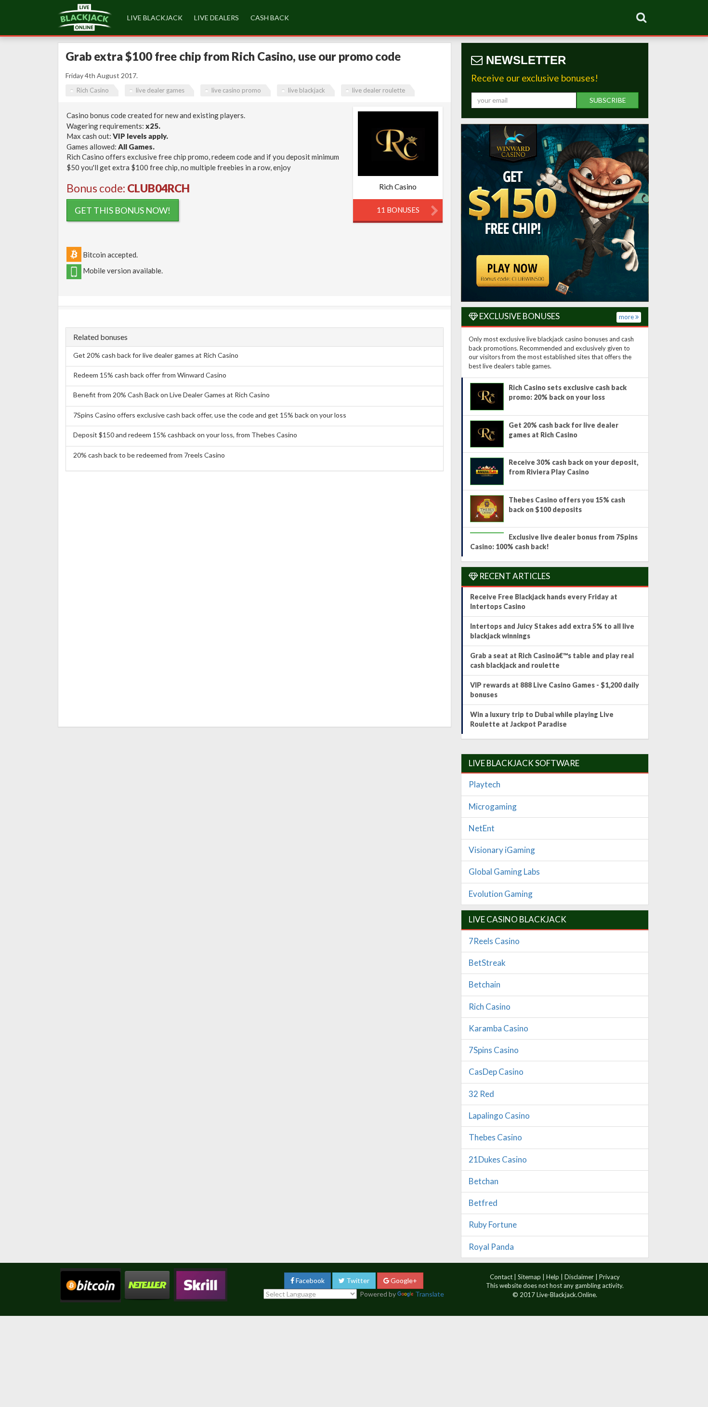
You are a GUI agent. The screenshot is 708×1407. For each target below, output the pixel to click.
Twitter (357, 1280)
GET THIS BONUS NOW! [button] (122, 210)
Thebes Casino (495, 1137)
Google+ (403, 1280)
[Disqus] (255, 596)
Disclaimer (579, 1277)
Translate (429, 1294)
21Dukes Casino (498, 1159)
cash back (269, 18)
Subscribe (608, 100)
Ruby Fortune (493, 1224)
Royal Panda (491, 1247)
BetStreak (487, 963)
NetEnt (482, 828)
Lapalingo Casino (499, 1115)
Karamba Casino (498, 1028)
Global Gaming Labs (504, 871)
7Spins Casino (494, 1050)
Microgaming (493, 806)
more (627, 317)
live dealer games (160, 90)
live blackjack (155, 18)
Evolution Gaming (501, 894)
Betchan (483, 1181)
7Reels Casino (494, 941)
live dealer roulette (378, 90)
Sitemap (529, 1277)
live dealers (216, 18)
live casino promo (236, 90)
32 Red (481, 1094)
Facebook (309, 1280)
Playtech (484, 784)
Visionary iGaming (502, 850)
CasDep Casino (496, 1072)
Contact (501, 1277)
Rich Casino (93, 90)
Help (552, 1277)
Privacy (609, 1277)
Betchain (484, 984)
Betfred (483, 1203)
